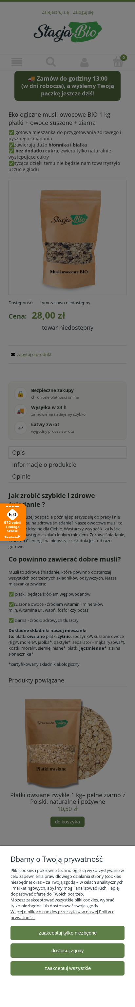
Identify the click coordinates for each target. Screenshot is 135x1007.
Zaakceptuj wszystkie (68, 968)
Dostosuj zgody (67, 950)
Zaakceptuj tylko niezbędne (68, 933)
